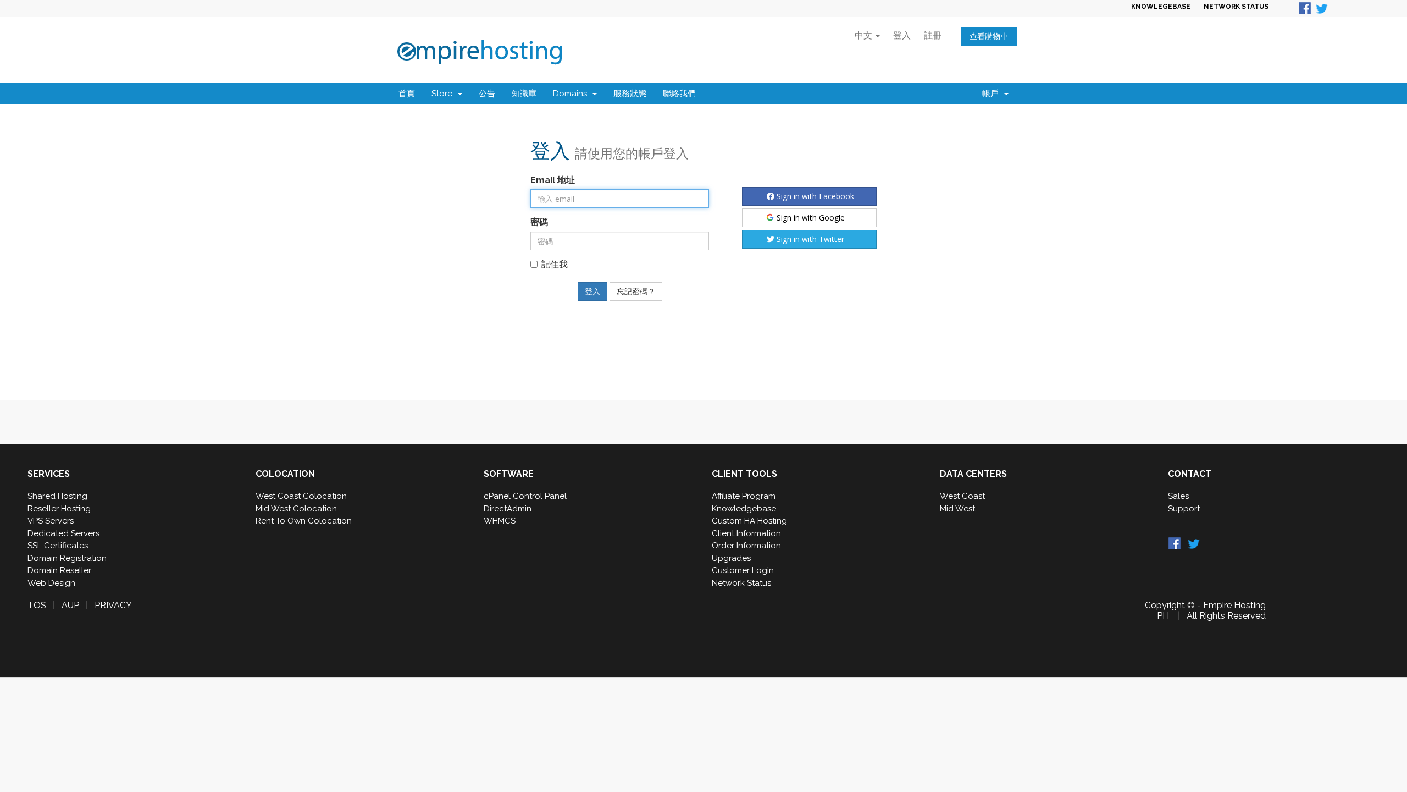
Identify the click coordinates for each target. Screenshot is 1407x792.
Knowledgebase (744, 509)
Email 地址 (552, 180)
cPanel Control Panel (525, 496)
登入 (902, 35)
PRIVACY (113, 605)
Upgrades (731, 558)
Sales (1178, 496)
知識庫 (524, 93)
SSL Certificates (57, 546)
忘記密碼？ (636, 291)
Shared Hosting (57, 496)
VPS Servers (50, 521)
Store (444, 93)
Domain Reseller (59, 570)
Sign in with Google (809, 217)
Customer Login (743, 570)
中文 (864, 35)
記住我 (554, 264)
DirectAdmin (507, 509)
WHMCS (500, 521)
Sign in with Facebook (814, 196)
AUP (70, 605)
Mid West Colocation (296, 509)
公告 (487, 93)
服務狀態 (629, 93)
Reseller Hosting (59, 509)
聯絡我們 (679, 93)
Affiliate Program (743, 496)
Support (1184, 509)
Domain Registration (67, 558)
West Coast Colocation (301, 496)
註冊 (932, 35)
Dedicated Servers (63, 533)
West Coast (962, 496)
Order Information (746, 546)
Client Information (746, 533)
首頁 (406, 93)
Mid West (957, 509)
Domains (572, 93)
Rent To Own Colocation (304, 521)
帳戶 (992, 93)
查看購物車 (989, 36)
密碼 (539, 222)
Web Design (51, 583)
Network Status (741, 583)
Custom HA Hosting (749, 521)
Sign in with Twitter (809, 239)
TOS (36, 605)
